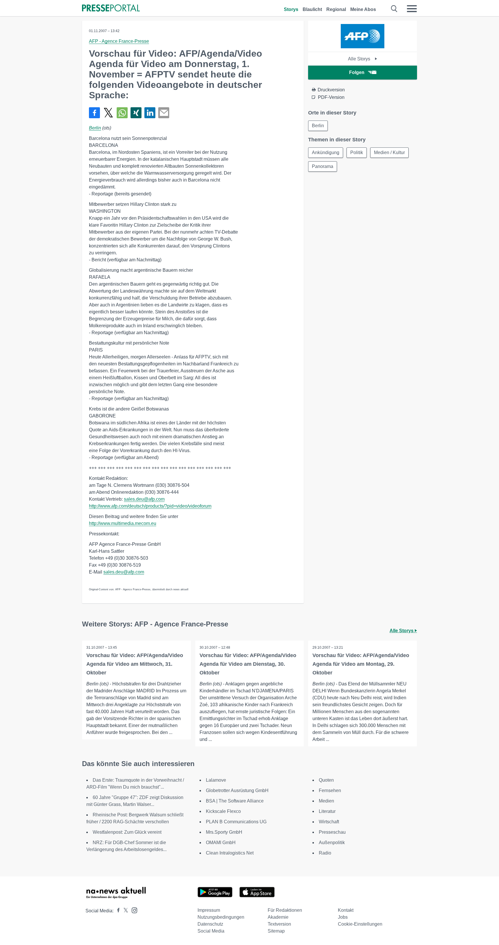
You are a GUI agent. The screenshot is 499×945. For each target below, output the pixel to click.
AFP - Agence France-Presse (119, 41)
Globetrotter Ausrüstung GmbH (237, 790)
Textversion (279, 924)
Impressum (209, 910)
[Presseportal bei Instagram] (132, 909)
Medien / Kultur (389, 152)
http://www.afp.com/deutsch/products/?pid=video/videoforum (150, 506)
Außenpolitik (332, 842)
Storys (291, 9)
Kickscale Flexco (223, 811)
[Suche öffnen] (394, 9)
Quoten (326, 780)
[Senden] (163, 112)
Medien (326, 800)
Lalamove (216, 780)
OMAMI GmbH (221, 842)
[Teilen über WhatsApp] (122, 112)
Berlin (95, 127)
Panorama (322, 166)
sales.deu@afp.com (144, 499)
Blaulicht (312, 9)
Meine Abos (363, 9)
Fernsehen (330, 790)
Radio (325, 852)
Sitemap (276, 931)
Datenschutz (210, 924)
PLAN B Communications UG (236, 821)
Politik (356, 152)
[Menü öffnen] (412, 9)
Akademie (278, 917)
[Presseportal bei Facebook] (116, 910)
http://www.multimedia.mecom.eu (122, 523)
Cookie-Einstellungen (360, 924)
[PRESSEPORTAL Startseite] (111, 8)
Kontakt (345, 910)
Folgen (356, 72)
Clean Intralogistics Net (230, 852)
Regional (336, 9)
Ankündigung (325, 152)
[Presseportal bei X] (124, 910)
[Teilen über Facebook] (94, 112)
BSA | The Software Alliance (235, 800)
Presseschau (332, 832)
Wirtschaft (329, 821)
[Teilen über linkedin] (149, 112)
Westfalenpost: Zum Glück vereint (127, 832)
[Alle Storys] (362, 46)
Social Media (211, 931)
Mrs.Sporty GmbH (224, 832)
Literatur (327, 811)
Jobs (343, 917)
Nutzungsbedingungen (221, 917)
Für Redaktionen (285, 910)
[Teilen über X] (108, 112)
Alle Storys (359, 58)
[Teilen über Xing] (136, 112)
